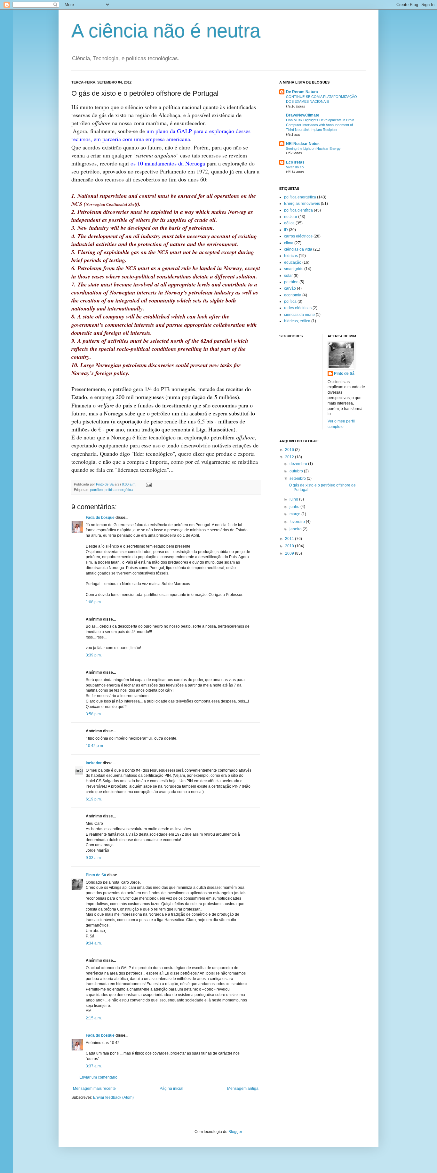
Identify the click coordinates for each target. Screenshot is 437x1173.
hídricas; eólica (297, 321)
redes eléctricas (298, 308)
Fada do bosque (100, 517)
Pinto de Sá (96, 875)
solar (288, 275)
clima (288, 243)
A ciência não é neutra (165, 31)
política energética (119, 490)
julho (294, 499)
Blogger (235, 1131)
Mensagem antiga (242, 1088)
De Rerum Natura (302, 92)
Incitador (94, 763)
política (290, 301)
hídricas (291, 255)
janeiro (296, 529)
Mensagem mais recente (94, 1088)
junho (295, 506)
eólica (289, 223)
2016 (290, 449)
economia (292, 295)
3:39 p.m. (94, 655)
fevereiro (298, 521)
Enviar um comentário (98, 1077)
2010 (290, 546)
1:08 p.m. (94, 602)
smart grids (293, 269)
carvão (290, 288)
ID (286, 230)
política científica (298, 210)
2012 (290, 457)
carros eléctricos (298, 236)
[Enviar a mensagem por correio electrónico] (148, 484)
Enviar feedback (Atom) (113, 1097)
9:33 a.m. (94, 858)
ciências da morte (299, 314)
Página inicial (171, 1088)
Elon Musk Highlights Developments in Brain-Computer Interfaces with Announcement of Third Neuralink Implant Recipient (320, 125)
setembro (298, 478)
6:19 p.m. (94, 799)
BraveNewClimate (302, 115)
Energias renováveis (302, 203)
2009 (290, 553)
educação (292, 262)
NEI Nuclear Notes (303, 143)
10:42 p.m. (95, 745)
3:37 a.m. (94, 1066)
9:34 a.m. (94, 943)
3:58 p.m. (94, 714)
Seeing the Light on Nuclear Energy (313, 148)
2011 (290, 538)
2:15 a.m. (94, 1018)
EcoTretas (295, 162)
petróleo (96, 490)
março (295, 514)
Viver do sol (295, 167)
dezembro (299, 464)
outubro (297, 471)
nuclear (290, 216)
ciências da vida (298, 249)
